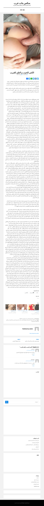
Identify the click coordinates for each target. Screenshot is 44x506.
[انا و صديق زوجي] (10, 307)
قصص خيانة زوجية (32, 318)
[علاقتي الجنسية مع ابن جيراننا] (22, 307)
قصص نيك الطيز (22, 318)
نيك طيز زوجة (33, 321)
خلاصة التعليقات (36, 484)
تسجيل (38, 477)
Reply (33, 355)
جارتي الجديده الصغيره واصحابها (33, 440)
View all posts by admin (34, 333)
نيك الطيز (37, 321)
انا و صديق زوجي (13, 310)
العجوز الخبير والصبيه (35, 442)
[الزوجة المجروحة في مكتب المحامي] (33, 307)
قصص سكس (27, 318)
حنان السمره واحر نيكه (35, 449)
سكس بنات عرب (22, 3)
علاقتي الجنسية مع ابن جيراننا (22, 310)
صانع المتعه (32, 359)
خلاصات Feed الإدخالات (35, 482)
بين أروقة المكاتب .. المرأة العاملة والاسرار (32, 444)
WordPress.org (36, 486)
